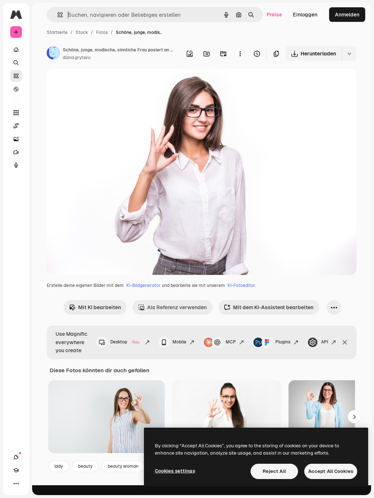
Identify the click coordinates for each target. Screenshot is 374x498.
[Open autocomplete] (57, 14)
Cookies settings (175, 471)
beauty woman (123, 466)
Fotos (102, 32)
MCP (231, 342)
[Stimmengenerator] (16, 165)
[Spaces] (16, 126)
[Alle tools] (16, 112)
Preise (274, 14)
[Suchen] (16, 63)
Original (93, 82)
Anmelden (347, 14)
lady (58, 466)
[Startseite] (16, 49)
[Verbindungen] (16, 457)
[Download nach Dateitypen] (349, 53)
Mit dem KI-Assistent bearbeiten (273, 307)
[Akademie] (16, 470)
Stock (82, 32)
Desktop (125, 342)
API (324, 342)
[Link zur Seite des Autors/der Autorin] (53, 54)
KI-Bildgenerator (143, 285)
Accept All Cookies (330, 471)
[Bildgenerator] (16, 139)
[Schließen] (345, 342)
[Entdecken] (16, 89)
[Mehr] (16, 483)
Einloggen (305, 14)
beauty (85, 466)
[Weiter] (354, 416)
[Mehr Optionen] (240, 53)
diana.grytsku (77, 58)
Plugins (282, 342)
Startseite (57, 32)
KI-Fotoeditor (241, 285)
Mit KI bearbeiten (99, 307)
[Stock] (16, 76)
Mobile (179, 342)
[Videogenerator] (16, 152)
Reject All (274, 471)
